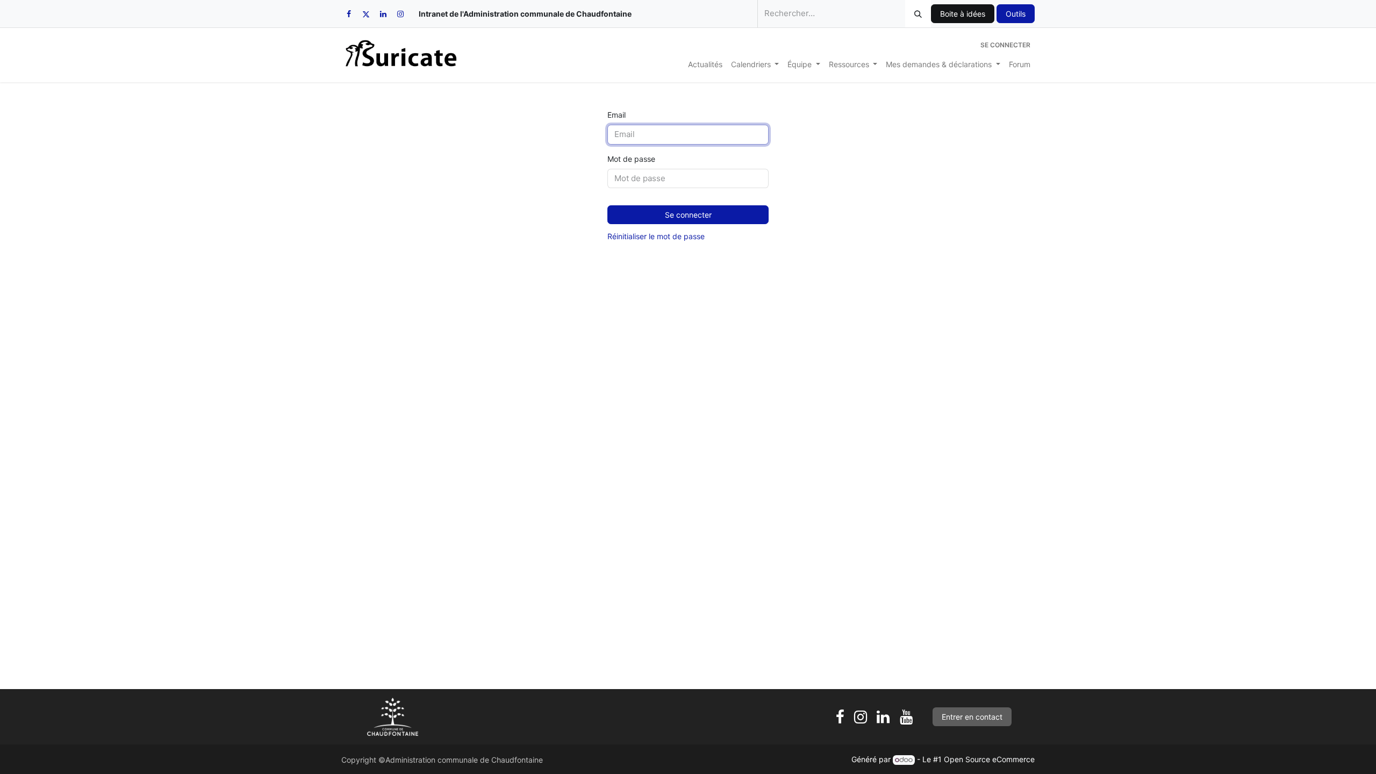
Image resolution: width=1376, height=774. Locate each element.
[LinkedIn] (383, 14)
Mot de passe (631, 158)
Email (616, 114)
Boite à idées (962, 13)
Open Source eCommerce (989, 759)
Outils (1016, 13)
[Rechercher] (918, 13)
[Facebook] (348, 14)
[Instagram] (400, 14)
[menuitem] (705, 64)
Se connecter (1005, 45)
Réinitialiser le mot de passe (656, 236)
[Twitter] (366, 14)
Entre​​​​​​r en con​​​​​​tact (972, 716)
